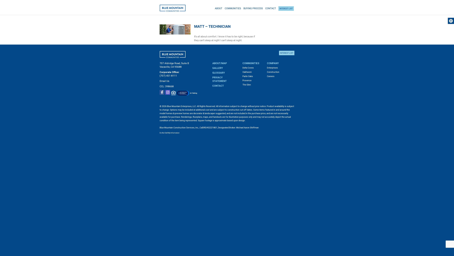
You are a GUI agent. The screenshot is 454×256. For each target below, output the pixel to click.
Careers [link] (270, 76)
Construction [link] (273, 72)
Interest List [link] (286, 53)
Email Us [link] (164, 81)
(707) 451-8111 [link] (168, 75)
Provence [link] (246, 80)
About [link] (218, 8)
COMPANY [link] (273, 63)
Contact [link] (270, 8)
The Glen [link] (246, 84)
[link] (451, 21)
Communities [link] (233, 8)
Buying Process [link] (253, 8)
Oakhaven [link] (247, 72)
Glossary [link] (218, 72)
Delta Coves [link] (248, 67)
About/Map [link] (219, 63)
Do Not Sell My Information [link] (169, 133)
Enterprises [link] (272, 67)
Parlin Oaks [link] (247, 76)
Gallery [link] (217, 68)
